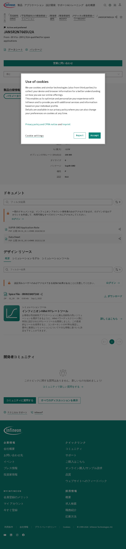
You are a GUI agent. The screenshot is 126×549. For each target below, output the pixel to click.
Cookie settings (34, 135)
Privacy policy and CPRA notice (41, 124)
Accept (95, 135)
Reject (80, 135)
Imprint (66, 124)
